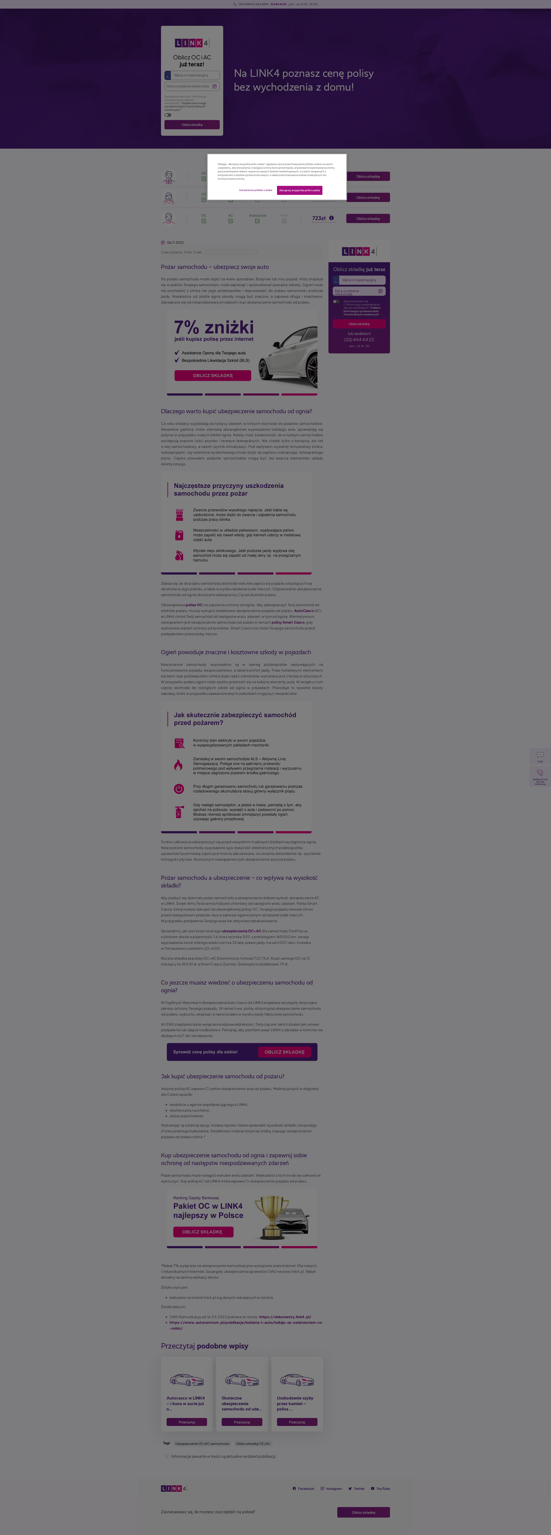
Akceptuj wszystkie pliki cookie (299, 190)
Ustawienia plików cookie (255, 190)
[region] (277, 177)
